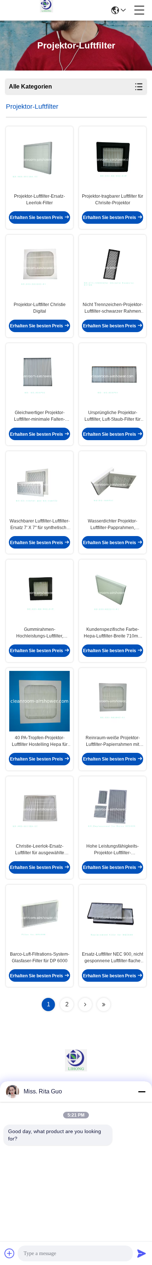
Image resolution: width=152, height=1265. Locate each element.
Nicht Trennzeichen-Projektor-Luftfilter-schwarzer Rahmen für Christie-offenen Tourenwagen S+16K (113, 308)
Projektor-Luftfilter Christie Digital (40, 308)
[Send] (142, 1253)
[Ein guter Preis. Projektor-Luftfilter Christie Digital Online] (39, 268)
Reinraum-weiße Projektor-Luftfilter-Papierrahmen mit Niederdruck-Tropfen (113, 741)
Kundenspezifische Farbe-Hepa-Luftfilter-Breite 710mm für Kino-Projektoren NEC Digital (113, 633)
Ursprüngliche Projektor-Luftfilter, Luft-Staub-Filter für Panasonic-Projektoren (112, 416)
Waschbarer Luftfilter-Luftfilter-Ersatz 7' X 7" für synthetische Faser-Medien (40, 524)
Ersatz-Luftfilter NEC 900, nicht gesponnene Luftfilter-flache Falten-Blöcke (112, 958)
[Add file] (9, 1253)
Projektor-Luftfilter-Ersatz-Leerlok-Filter (39, 199)
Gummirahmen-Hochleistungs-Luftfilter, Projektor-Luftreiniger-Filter (39, 633)
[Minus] (141, 1091)
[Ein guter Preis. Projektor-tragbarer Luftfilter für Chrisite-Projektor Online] (112, 159)
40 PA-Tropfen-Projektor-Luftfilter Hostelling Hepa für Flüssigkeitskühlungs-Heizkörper (40, 741)
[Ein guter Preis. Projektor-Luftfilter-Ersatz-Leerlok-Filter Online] (39, 159)
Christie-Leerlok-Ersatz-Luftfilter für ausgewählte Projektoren (39, 850)
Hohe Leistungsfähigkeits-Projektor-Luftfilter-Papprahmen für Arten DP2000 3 (112, 850)
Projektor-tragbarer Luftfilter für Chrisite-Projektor (112, 199)
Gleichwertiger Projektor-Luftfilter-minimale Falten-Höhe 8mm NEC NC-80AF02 (40, 416)
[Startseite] (76, 1069)
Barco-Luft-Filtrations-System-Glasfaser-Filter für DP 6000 (39, 957)
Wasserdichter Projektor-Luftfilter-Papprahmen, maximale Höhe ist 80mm (112, 524)
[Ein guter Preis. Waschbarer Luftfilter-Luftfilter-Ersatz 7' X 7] (39, 484)
